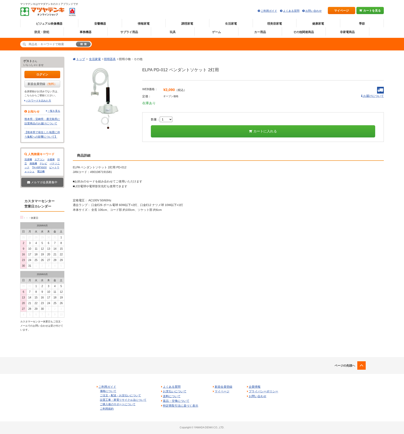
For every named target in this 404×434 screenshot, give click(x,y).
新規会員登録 (42, 84)
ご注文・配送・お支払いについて (120, 395)
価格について (108, 391)
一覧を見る (54, 110)
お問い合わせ (313, 10)
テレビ (43, 163)
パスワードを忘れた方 (38, 100)
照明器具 (110, 59)
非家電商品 (347, 32)
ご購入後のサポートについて (118, 404)
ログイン (42, 74)
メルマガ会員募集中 (43, 182)
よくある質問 (291, 10)
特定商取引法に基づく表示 (180, 405)
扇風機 (33, 163)
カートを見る (371, 10)
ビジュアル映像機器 (49, 23)
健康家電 (318, 23)
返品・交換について (176, 400)
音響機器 (100, 23)
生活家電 (231, 23)
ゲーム (216, 32)
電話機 (41, 171)
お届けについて (373, 96)
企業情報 (254, 386)
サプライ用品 (129, 32)
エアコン (40, 159)
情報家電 (144, 23)
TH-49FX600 (39, 167)
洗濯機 (28, 159)
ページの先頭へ (345, 365)
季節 (362, 23)
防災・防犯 (42, 32)
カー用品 (260, 32)
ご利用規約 (107, 408)
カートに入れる (264, 131)
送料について (172, 396)
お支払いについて (174, 391)
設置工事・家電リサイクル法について (123, 399)
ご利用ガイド (269, 10)
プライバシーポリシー (263, 391)
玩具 (173, 32)
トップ (80, 59)
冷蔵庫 (51, 159)
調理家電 (187, 23)
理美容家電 (274, 23)
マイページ (341, 10)
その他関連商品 (303, 32)
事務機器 (86, 32)
